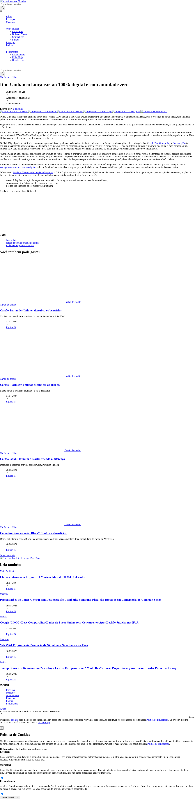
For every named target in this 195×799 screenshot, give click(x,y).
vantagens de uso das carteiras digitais (18, 167)
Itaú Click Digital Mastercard (20, 245)
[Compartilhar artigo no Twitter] (70, 111)
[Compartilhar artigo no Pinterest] (153, 111)
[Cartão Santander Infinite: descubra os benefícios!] (32, 302)
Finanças (10, 42)
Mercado (10, 22)
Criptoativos (18, 37)
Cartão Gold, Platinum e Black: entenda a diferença (32, 458)
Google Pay (165, 143)
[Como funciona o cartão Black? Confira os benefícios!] (32, 524)
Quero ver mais (7, 555)
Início (9, 16)
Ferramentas (12, 52)
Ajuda (3, 709)
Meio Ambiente (7, 571)
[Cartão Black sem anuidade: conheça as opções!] (32, 376)
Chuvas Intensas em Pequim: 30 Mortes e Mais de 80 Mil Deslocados (42, 577)
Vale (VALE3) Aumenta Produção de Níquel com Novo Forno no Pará (44, 645)
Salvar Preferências (10, 797)
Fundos (15, 39)
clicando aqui (44, 722)
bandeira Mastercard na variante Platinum (33, 172)
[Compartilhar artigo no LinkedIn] (14, 111)
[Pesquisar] (2, 8)
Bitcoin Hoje (18, 60)
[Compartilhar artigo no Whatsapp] (97, 111)
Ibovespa (10, 19)
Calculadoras (18, 54)
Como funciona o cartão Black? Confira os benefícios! (33, 533)
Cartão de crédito (8, 77)
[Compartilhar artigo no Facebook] (42, 111)
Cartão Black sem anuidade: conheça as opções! (30, 384)
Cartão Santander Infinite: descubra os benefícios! (31, 310)
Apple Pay (153, 143)
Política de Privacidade (157, 719)
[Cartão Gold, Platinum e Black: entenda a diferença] (32, 450)
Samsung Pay (179, 143)
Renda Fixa (17, 31)
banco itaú (11, 240)
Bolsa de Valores (20, 34)
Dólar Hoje (17, 57)
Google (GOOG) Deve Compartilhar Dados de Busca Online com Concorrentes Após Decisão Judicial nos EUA (69, 622)
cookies (14, 719)
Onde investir (12, 28)
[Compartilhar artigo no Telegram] (126, 111)
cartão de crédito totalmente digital (22, 242)
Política (9, 45)
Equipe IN (18, 108)
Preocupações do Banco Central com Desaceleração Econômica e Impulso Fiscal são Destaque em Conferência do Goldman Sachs (80, 599)
